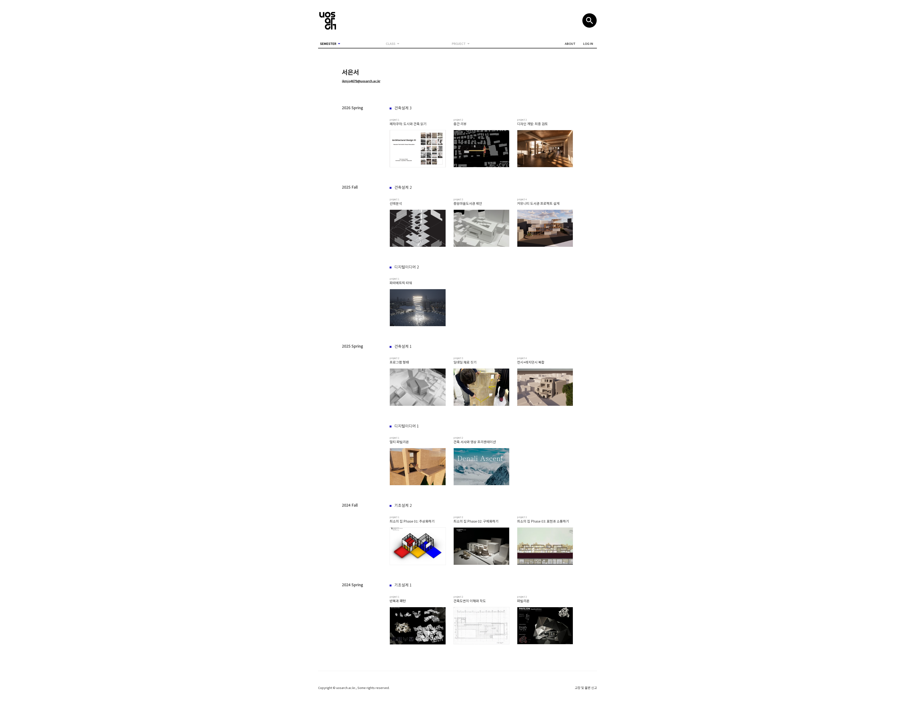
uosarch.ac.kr (345, 687)
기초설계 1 (403, 585)
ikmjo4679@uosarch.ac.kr (361, 81)
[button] (570, 43)
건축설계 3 (403, 108)
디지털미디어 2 (406, 267)
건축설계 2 (403, 187)
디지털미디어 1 (406, 426)
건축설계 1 (403, 346)
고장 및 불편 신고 (586, 687)
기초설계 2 (403, 505)
